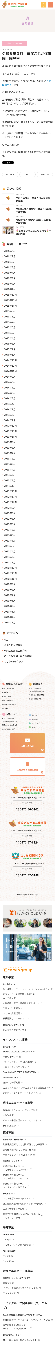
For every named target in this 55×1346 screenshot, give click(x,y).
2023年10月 (10, 436)
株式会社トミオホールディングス (19, 1110)
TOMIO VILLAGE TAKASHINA (17, 1051)
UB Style (7, 1239)
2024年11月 (10, 365)
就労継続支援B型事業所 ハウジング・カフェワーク (16, 1327)
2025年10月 (10, 305)
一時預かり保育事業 (9, 704)
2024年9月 (9, 376)
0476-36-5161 (29, 809)
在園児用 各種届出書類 (27, 769)
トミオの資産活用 (11, 1013)
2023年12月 (10, 425)
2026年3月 (9, 278)
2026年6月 (9, 261)
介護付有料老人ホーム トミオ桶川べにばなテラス (16, 1177)
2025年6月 (9, 327)
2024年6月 (9, 393)
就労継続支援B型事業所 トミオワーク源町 (23, 1203)
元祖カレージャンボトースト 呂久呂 (20, 1093)
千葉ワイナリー (10, 1056)
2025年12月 (10, 294)
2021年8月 (9, 535)
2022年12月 (10, 491)
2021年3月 (9, 557)
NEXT (43, 174)
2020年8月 (9, 589)
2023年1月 (9, 485)
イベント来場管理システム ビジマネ (20, 1120)
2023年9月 (9, 442)
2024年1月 (9, 420)
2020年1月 (9, 622)
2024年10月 (10, 371)
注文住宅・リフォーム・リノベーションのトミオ (26, 989)
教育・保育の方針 (8, 688)
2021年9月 (9, 529)
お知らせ (35, 719)
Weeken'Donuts (10, 1077)
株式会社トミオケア (11, 1161)
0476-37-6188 (29, 875)
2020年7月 (9, 595)
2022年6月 (9, 524)
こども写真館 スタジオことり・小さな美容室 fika (26, 1087)
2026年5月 (9, 267)
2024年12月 (10, 360)
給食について (6, 696)
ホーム (34, 715)
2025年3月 (9, 343)
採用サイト (36, 727)
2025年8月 (9, 316)
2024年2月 (9, 414)
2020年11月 (10, 573)
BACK (12, 174)
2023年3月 (9, 474)
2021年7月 (9, 540)
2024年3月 (9, 409)
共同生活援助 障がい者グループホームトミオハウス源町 (21, 1216)
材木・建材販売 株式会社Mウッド (20, 1340)
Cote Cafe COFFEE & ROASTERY (19, 1072)
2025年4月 (9, 338)
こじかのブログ (37, 723)
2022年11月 (10, 496)
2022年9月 (9, 507)
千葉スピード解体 (11, 1008)
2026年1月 (9, 289)
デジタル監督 (9, 1125)
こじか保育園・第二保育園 (17, 656)
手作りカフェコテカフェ (14, 1067)
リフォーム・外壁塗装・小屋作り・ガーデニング (20, 996)
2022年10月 (10, 502)
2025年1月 (9, 354)
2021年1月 (9, 562)
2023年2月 (9, 480)
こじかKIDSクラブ (13, 661)
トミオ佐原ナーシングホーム (17, 1198)
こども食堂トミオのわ (13, 1208)
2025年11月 (10, 300)
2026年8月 (9, 251)
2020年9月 (9, 584)
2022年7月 (9, 518)
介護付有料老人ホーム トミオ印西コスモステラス (16, 1168)
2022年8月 (9, 513)
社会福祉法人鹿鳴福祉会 (13, 1139)
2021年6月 (9, 545)
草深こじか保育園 (13, 645)
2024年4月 (9, 403)
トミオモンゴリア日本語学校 (17, 1244)
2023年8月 (9, 447)
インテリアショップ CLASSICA (18, 1062)
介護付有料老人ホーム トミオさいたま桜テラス (14, 1185)
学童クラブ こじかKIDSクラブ (17, 1155)
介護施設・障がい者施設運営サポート (21, 1003)
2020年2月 (9, 617)
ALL (27, 174)
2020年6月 (9, 600)
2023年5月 (9, 464)
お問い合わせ (27, 746)
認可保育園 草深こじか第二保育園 (19, 1149)
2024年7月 (9, 387)
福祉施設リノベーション (14, 1018)
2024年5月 (9, 398)
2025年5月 (9, 332)
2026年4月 (9, 272)
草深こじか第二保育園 (15, 650)
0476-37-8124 (29, 842)
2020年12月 (10, 567)
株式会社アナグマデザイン (16, 1030)
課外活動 (5, 708)
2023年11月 (10, 431)
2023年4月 (9, 469)
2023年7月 (9, 453)
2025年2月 (9, 349)
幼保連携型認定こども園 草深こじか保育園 (23, 1144)
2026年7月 (9, 256)
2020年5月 (9, 606)
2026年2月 (9, 283)
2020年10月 (10, 578)
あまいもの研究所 (11, 1082)
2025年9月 (9, 311)
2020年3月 (9, 611)
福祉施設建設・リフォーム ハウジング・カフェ (26, 1320)
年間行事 (5, 692)
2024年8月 (9, 382)
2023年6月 (9, 458)
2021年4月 (9, 551)
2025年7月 (9, 322)
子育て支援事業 (7, 700)
